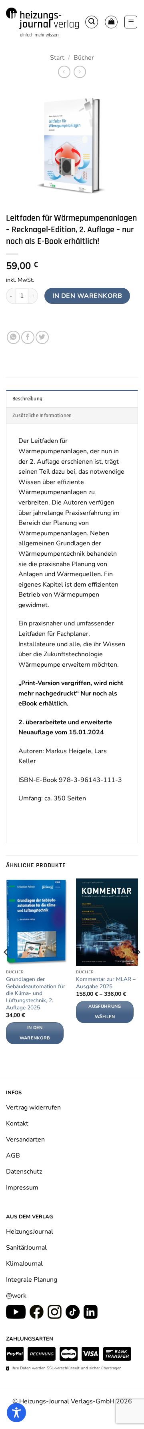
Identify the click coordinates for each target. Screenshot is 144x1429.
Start (57, 57)
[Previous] (6, 968)
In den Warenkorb (87, 295)
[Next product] (64, 72)
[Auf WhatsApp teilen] (13, 337)
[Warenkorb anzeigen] (111, 22)
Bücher (84, 57)
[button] (91, 22)
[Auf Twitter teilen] (42, 337)
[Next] (137, 968)
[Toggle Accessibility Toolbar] (16, 1412)
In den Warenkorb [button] (35, 1033)
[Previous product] (80, 72)
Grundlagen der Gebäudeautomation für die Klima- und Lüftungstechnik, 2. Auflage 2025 (35, 993)
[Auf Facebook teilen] (27, 337)
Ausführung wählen (104, 1011)
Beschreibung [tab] (27, 399)
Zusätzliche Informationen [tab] (42, 415)
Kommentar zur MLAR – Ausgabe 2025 (106, 983)
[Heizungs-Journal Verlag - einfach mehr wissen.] (42, 22)
